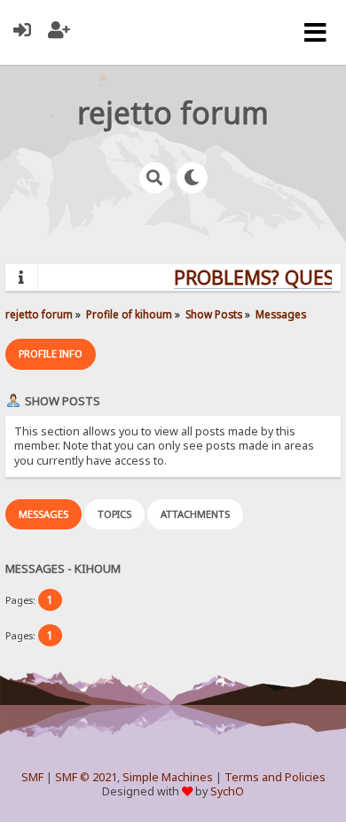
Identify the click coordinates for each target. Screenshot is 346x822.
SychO (227, 791)
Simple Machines (167, 777)
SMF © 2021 (86, 777)
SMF (32, 777)
